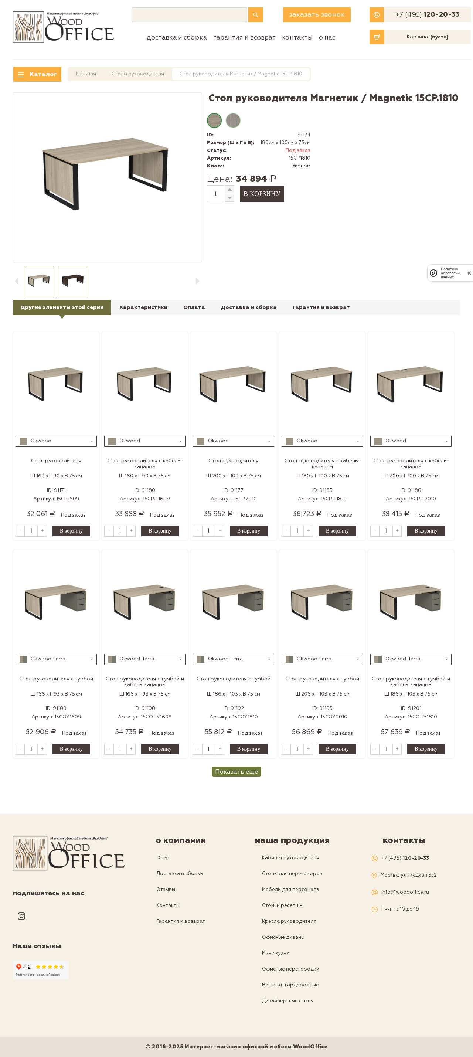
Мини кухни (275, 953)
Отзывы (165, 890)
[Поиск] (255, 14)
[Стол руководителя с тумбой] (56, 604)
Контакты (297, 37)
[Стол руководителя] (56, 385)
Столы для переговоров (292, 874)
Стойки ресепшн (282, 905)
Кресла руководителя (289, 921)
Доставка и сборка (177, 37)
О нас (327, 37)
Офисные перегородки (290, 969)
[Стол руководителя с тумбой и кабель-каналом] (145, 604)
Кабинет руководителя (290, 858)
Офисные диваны (283, 937)
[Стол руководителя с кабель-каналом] (145, 385)
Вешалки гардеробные (290, 985)
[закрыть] (469, 273)
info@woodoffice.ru (405, 892)
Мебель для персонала (290, 890)
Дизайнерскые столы (288, 1001)
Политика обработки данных (450, 273)
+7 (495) (427, 14)
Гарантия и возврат (244, 37)
